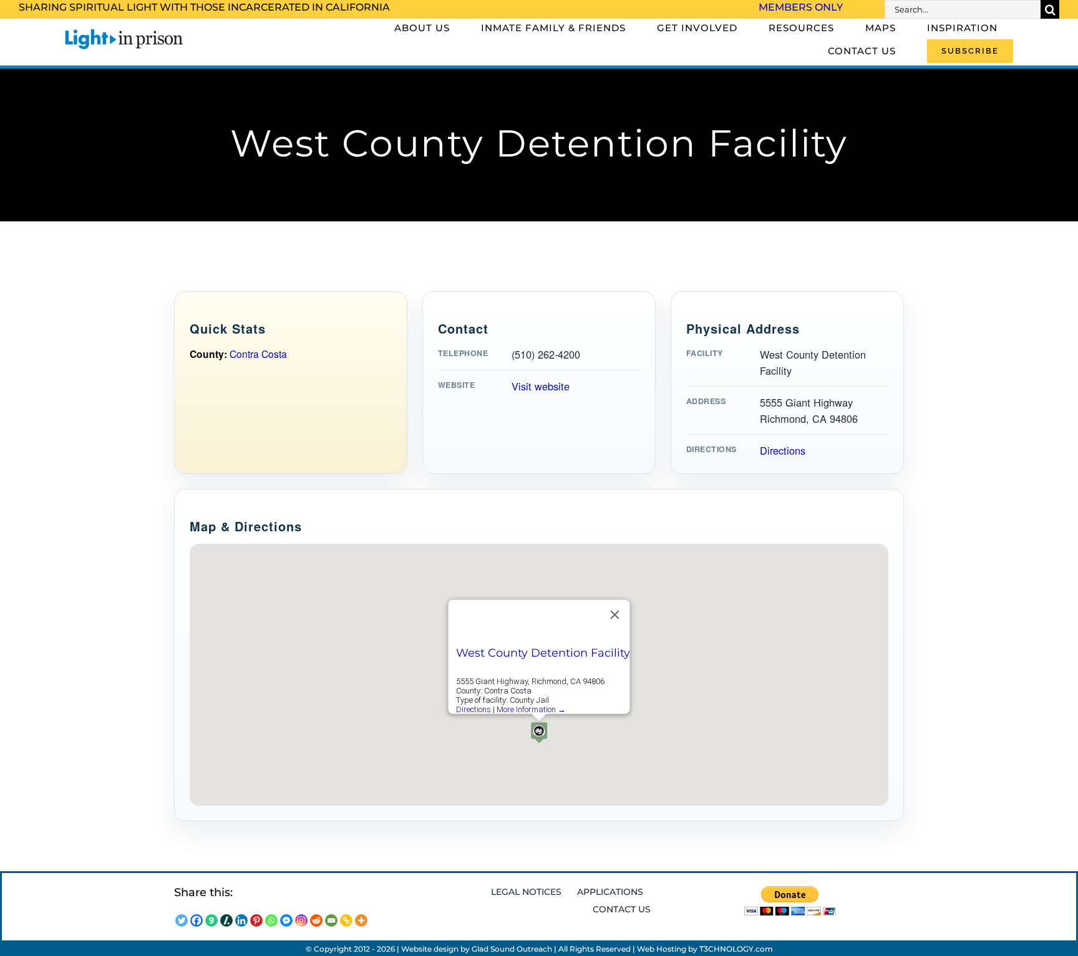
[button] (539, 732)
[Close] (615, 615)
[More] (361, 920)
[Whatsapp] (271, 920)
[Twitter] (181, 920)
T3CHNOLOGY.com (736, 949)
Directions (782, 450)
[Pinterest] (256, 920)
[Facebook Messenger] (286, 920)
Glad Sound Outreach (512, 949)
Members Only (801, 7)
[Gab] (211, 920)
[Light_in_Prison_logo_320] (124, 31)
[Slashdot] (226, 920)
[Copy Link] (346, 920)
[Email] (331, 920)
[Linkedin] (241, 920)
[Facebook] (196, 920)
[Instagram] (301, 920)
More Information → (531, 709)
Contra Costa (258, 353)
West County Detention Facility (543, 653)
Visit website (541, 386)
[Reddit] (316, 920)
